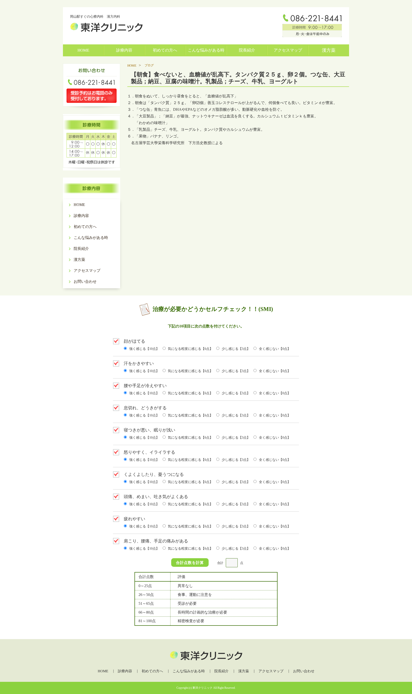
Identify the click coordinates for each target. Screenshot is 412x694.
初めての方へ (165, 50)
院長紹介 (247, 50)
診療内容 (124, 50)
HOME (83, 50)
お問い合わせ (85, 281)
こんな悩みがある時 (206, 50)
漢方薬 (328, 50)
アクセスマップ (288, 50)
